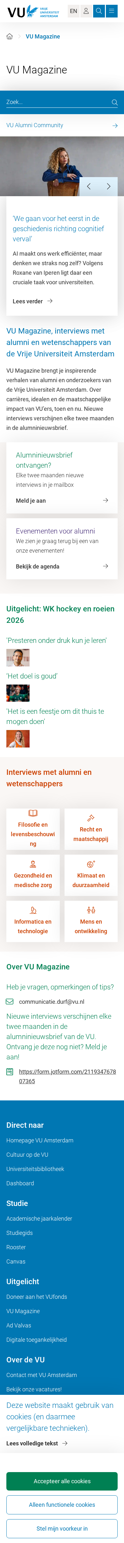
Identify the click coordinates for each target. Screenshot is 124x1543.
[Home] (9, 36)
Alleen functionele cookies (62, 1504)
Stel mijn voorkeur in (62, 1528)
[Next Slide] (108, 186)
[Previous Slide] (89, 186)
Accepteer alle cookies (62, 1481)
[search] (115, 102)
